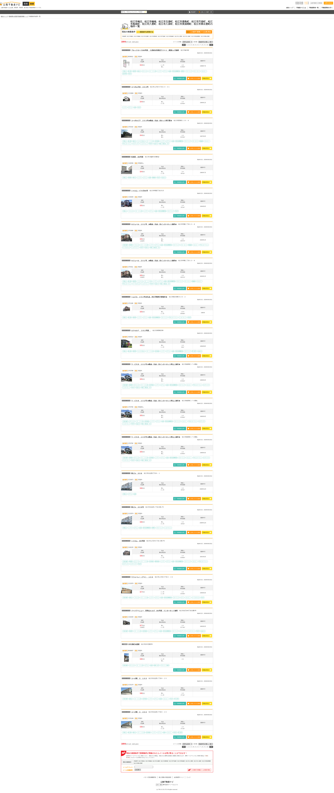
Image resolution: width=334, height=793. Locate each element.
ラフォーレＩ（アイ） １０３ (142, 577)
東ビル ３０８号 (137, 507)
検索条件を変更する (146, 32)
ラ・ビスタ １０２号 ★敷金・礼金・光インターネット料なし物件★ (155, 401)
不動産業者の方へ (327, 7)
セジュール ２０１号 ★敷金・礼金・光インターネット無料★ (154, 260)
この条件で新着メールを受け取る (200, 32)
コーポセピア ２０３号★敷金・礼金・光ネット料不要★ (151, 120)
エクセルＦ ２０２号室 (141, 330)
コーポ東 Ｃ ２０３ (139, 712)
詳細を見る (206, 78)
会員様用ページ (179, 777)
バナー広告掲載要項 (150, 777)
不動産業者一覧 (314, 7)
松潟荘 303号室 (137, 157)
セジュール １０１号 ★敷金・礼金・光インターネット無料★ (154, 224)
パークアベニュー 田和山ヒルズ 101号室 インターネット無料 (154, 611)
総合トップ (289, 7)
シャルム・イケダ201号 (139, 191)
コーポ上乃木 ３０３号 (139, 87)
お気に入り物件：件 (206, 12)
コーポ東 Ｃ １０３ (139, 678)
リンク (188, 777)
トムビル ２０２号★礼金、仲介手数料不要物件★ (149, 297)
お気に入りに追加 (195, 78)
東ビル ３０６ (136, 473)
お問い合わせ (328, 3)
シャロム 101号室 (138, 541)
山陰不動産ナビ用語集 (316, 3)
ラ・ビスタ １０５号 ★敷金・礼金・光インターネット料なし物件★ (155, 437)
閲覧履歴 (193, 12)
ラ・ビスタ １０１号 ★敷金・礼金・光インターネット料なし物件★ (155, 364)
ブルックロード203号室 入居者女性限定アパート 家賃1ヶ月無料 (155, 50)
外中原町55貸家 (134, 644)
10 (207, 45)
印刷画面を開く (181, 78)
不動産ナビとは (301, 7)
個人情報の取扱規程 (165, 777)
